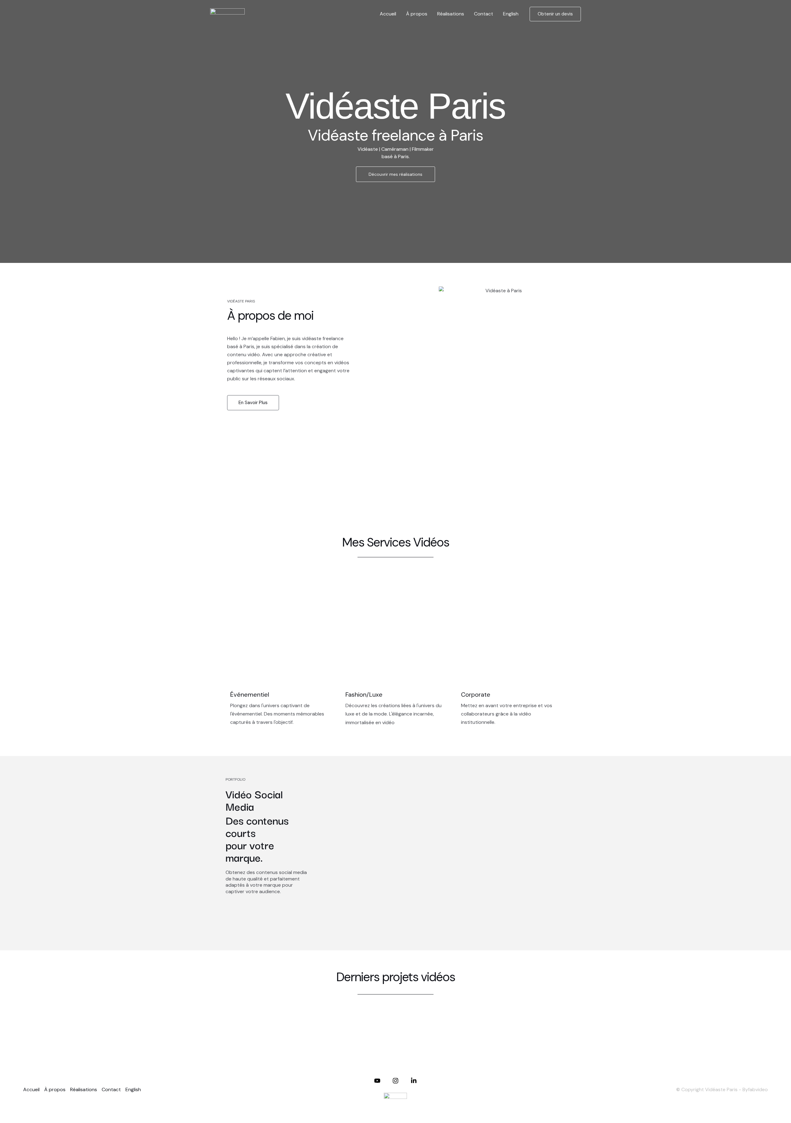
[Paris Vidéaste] (227, 13)
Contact (483, 14)
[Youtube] (377, 1081)
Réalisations (450, 14)
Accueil (388, 14)
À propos (416, 14)
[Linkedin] (414, 1081)
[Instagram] (395, 1081)
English (510, 14)
